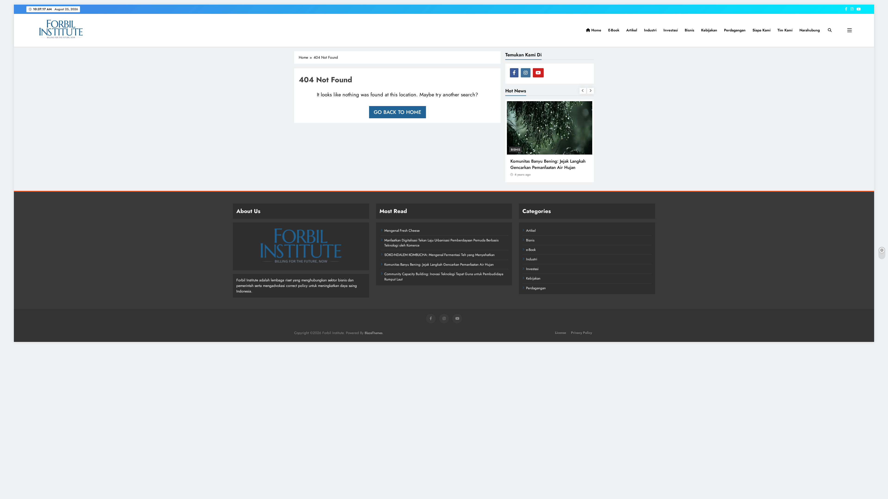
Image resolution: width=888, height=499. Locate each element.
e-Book (613, 30)
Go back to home (397, 112)
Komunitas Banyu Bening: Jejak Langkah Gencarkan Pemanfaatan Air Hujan (548, 164)
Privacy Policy (581, 332)
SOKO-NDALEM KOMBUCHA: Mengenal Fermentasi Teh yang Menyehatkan (439, 254)
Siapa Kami (761, 30)
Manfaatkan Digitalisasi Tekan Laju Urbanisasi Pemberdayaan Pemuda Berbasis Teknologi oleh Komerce (441, 243)
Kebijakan (709, 30)
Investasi (670, 30)
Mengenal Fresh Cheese (402, 230)
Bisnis (689, 30)
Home (595, 30)
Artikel (631, 30)
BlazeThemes (373, 333)
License (560, 332)
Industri (650, 30)
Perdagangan (735, 30)
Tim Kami (784, 30)
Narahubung (809, 30)
